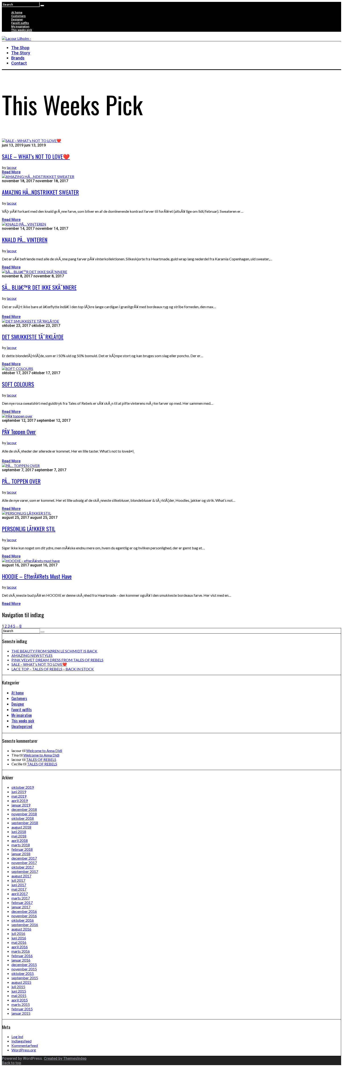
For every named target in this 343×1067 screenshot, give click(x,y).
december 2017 (24, 858)
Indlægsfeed (21, 1041)
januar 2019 (20, 805)
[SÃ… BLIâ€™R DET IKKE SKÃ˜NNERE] (34, 271)
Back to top (11, 1063)
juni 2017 (18, 884)
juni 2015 (18, 991)
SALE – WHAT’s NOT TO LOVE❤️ (36, 156)
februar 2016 (22, 955)
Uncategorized (21, 726)
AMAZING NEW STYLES (31, 655)
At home (16, 12)
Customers (18, 16)
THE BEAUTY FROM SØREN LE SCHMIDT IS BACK (54, 651)
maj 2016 (18, 942)
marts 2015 (20, 1004)
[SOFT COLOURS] (17, 368)
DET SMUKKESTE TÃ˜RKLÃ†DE (32, 336)
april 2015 (19, 1000)
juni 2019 (18, 791)
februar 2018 (22, 849)
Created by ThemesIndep (65, 1058)
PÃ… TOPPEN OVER (21, 481)
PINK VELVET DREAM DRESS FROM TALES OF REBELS (57, 660)
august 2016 (21, 929)
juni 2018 (18, 831)
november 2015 (24, 969)
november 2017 (24, 862)
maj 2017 (18, 889)
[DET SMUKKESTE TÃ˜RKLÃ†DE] (30, 321)
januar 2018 (20, 853)
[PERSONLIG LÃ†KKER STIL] (26, 513)
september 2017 (24, 871)
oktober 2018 (22, 818)
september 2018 (24, 822)
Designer (17, 19)
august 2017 (21, 876)
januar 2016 (20, 960)
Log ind (17, 1036)
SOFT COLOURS (18, 384)
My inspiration (20, 26)
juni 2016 (18, 938)
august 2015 (21, 982)
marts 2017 (20, 898)
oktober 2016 (22, 920)
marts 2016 (20, 951)
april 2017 (19, 893)
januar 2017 (20, 907)
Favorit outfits (20, 23)
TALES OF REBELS (41, 759)
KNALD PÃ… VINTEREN (24, 239)
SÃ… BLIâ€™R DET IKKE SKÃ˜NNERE (39, 287)
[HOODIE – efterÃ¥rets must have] (31, 560)
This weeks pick (21, 30)
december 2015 (24, 964)
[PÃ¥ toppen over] (17, 416)
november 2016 (24, 916)
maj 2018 (18, 836)
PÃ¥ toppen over (19, 431)
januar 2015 (20, 1013)
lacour (12, 167)
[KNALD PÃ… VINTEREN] (24, 224)
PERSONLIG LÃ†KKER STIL (28, 528)
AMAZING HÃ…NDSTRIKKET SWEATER (40, 192)
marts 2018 (20, 845)
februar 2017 (22, 902)
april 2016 (19, 947)
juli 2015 (18, 986)
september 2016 (24, 924)
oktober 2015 (22, 973)
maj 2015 (18, 995)
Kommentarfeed (24, 1045)
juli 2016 (18, 933)
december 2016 (24, 911)
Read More (11, 172)
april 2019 (19, 800)
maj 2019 (18, 796)
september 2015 (24, 978)
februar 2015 (22, 1009)
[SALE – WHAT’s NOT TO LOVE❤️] (31, 140)
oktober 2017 (22, 867)
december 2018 (24, 809)
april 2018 (19, 840)
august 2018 (21, 827)
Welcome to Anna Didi (44, 750)
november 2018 (24, 814)
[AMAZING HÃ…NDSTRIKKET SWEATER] (38, 176)
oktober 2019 (22, 787)
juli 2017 (18, 880)
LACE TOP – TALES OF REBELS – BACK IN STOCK (52, 669)
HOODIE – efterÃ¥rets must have (37, 576)
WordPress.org (23, 1050)
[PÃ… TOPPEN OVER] (21, 465)
